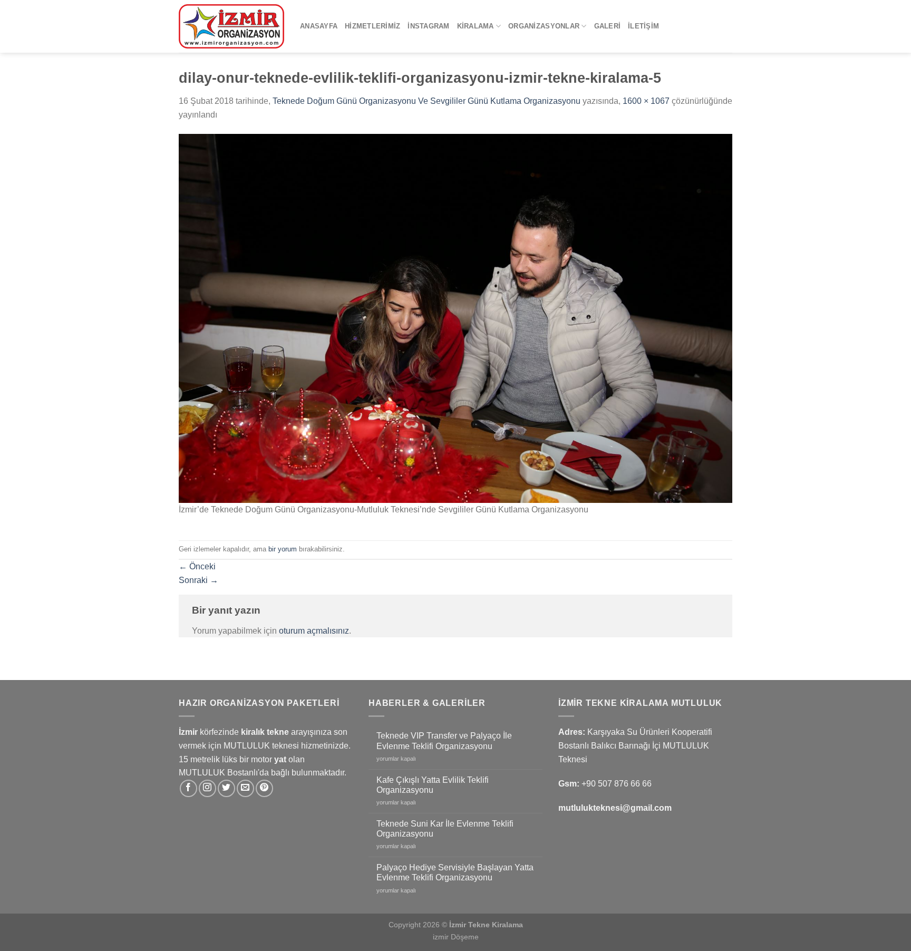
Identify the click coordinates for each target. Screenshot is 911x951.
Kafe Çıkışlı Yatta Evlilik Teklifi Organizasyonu (432, 784)
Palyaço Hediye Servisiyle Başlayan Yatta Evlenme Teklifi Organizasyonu (455, 872)
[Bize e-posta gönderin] (245, 788)
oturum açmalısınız (314, 630)
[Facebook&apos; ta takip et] (188, 788)
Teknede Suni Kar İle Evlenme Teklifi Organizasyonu (444, 828)
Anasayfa (318, 26)
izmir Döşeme (456, 937)
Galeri (607, 26)
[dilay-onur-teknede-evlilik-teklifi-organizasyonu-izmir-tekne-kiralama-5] (455, 317)
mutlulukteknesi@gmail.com (615, 807)
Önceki (197, 566)
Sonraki (198, 580)
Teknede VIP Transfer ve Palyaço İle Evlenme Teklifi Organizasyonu (444, 740)
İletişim (643, 26)
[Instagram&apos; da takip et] (207, 788)
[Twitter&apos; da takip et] (226, 788)
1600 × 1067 (646, 100)
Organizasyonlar (543, 26)
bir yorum (282, 549)
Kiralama (475, 26)
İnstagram (428, 26)
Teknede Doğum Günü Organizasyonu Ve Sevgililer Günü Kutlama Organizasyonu (426, 100)
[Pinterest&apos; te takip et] (264, 788)
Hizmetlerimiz (372, 26)
